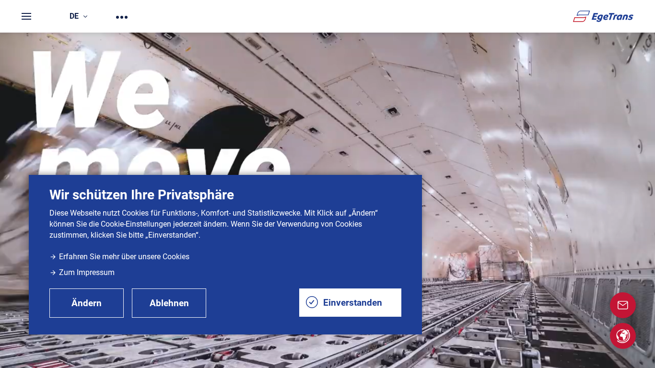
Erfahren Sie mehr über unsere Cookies (124, 256)
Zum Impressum (87, 272)
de (74, 16)
